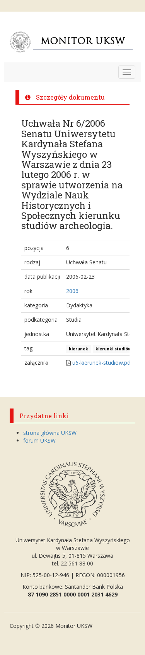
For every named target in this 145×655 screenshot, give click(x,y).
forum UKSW (39, 440)
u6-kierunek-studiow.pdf (102, 362)
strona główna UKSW (50, 432)
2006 (72, 291)
